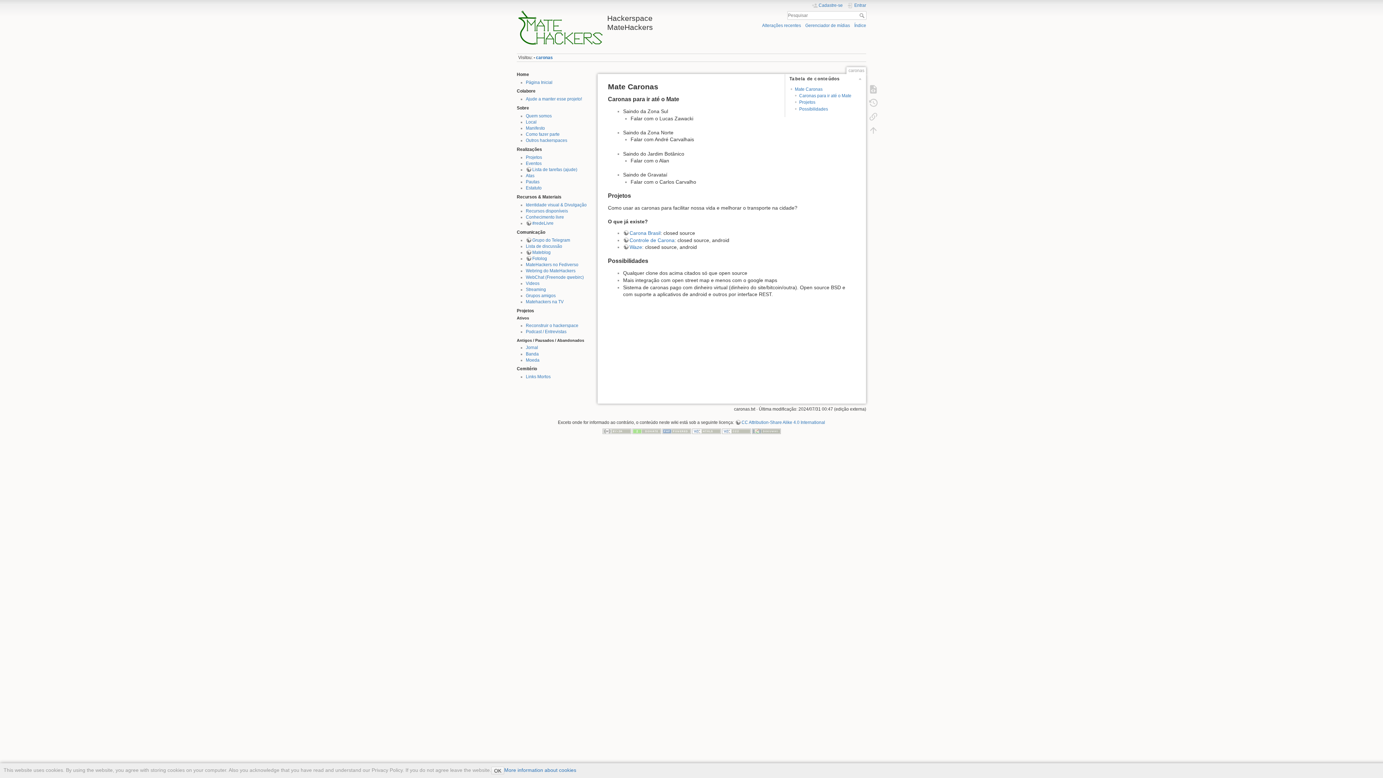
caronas (544, 57)
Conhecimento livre (545, 217)
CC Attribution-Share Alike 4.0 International (783, 422)
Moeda (533, 360)
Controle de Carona (652, 240)
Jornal (532, 347)
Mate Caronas (809, 89)
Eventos (534, 163)
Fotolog (539, 258)
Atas (530, 175)
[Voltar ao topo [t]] (873, 130)
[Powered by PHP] (676, 430)
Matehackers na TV (545, 301)
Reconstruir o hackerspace (552, 325)
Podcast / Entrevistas (546, 331)
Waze (636, 247)
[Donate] (646, 430)
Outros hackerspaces (546, 140)
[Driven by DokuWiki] (766, 430)
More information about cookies (540, 770)
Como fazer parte (543, 134)
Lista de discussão (544, 246)
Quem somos (539, 116)
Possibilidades (813, 109)
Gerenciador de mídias (827, 25)
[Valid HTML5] (706, 430)
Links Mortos (538, 376)
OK (497, 771)
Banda (532, 354)
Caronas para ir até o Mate (825, 95)
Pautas (533, 181)
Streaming (536, 289)
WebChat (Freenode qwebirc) (555, 277)
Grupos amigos (541, 295)
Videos (533, 283)
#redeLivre (543, 223)
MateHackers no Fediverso (552, 264)
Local (531, 122)
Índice (860, 25)
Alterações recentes (781, 25)
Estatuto (534, 188)
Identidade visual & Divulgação (556, 204)
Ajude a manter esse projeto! (554, 99)
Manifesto (535, 128)
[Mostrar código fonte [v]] (873, 89)
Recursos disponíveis (547, 211)
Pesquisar (862, 15)
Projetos (534, 157)
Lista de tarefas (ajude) (554, 169)
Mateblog (541, 252)
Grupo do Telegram (551, 240)
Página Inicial (539, 82)
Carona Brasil (645, 233)
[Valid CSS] (736, 430)
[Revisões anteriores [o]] (873, 103)
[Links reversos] (873, 117)
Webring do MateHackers (551, 270)
